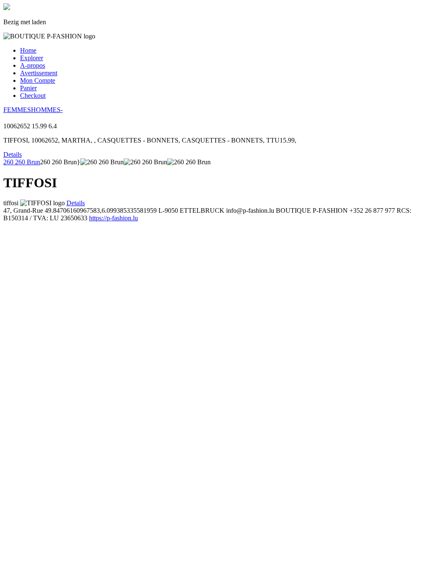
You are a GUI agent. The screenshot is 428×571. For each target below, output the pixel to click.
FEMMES (17, 109)
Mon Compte (37, 80)
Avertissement (38, 72)
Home (28, 50)
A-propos (32, 65)
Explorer (31, 57)
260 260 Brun (21, 162)
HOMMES (46, 109)
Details (12, 154)
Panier (28, 88)
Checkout (33, 95)
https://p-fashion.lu (113, 218)
